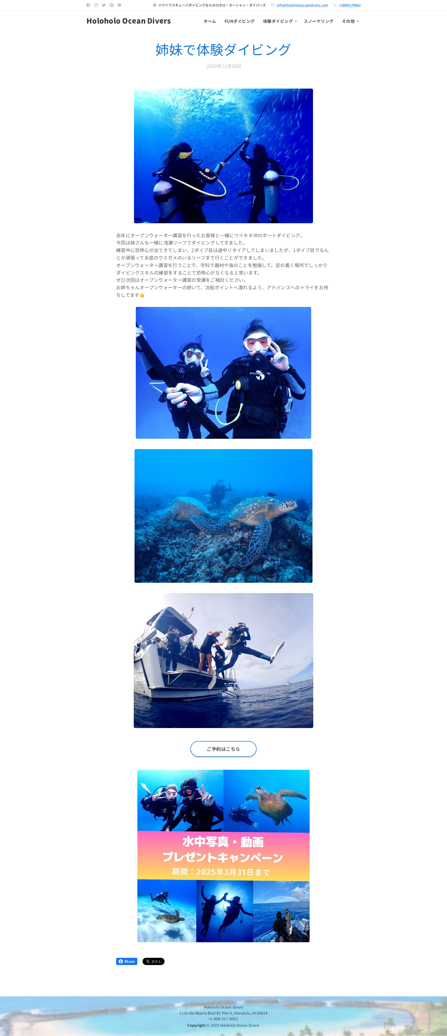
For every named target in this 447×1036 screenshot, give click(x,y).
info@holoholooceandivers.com (302, 5)
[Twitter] (104, 5)
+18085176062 (350, 5)
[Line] (119, 5)
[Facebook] (88, 5)
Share (129, 961)
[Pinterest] (111, 5)
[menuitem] (211, 21)
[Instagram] (96, 5)
